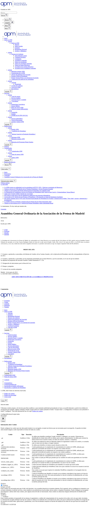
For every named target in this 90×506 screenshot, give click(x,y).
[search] (8, 19)
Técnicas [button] (3, 483)
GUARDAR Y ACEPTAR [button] (8, 504)
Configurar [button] (4, 414)
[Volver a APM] (14, 6)
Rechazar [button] (9, 414)
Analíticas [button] (3, 495)
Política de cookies (37, 411)
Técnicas (5, 485)
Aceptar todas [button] (16, 414)
